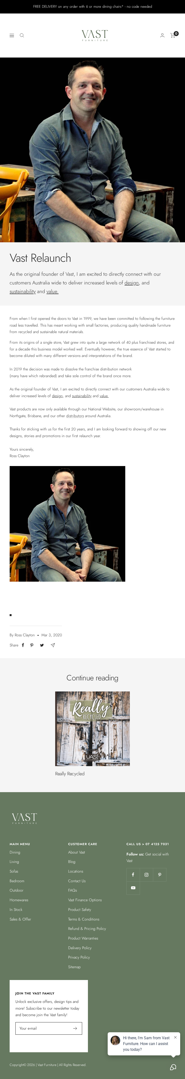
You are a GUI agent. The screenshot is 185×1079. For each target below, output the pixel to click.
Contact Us (77, 881)
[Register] (75, 1028)
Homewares (19, 900)
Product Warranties (83, 938)
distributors (75, 416)
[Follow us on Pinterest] (159, 874)
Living (14, 861)
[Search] (22, 35)
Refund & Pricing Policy (87, 928)
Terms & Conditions (83, 919)
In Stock (16, 909)
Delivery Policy (80, 948)
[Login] (162, 35)
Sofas (14, 871)
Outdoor (16, 890)
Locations (75, 871)
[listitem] (23, 645)
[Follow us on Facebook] (133, 874)
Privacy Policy (79, 957)
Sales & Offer (20, 919)
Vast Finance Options (85, 900)
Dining (15, 852)
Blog (71, 861)
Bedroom (17, 881)
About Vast (76, 852)
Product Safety (79, 909)
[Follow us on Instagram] (146, 874)
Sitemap (74, 967)
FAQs (72, 890)
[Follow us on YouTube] (133, 888)
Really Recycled (70, 773)
